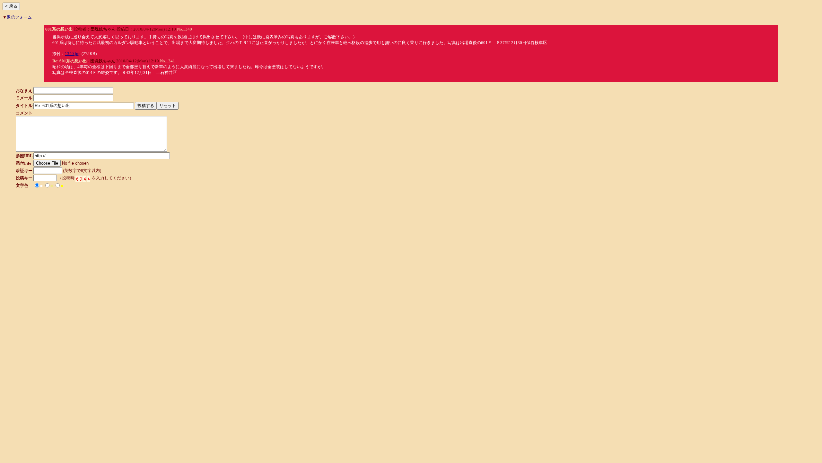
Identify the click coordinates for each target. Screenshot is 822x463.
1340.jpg (73, 53)
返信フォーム (19, 17)
